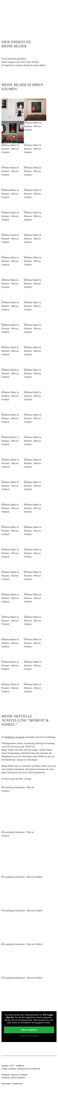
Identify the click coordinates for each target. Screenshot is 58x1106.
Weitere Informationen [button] (29, 1036)
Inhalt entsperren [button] (29, 1030)
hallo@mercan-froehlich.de (28, 1069)
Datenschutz (17, 1083)
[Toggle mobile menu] (52, 27)
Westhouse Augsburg (15, 737)
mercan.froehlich (18, 1078)
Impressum (6, 1083)
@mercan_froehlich (19, 1075)
